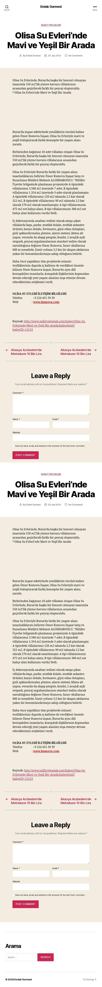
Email (55, 419)
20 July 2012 (54, 55)
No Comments (75, 55)
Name (16, 419)
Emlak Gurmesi (51, 6)
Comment (18, 393)
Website (16, 432)
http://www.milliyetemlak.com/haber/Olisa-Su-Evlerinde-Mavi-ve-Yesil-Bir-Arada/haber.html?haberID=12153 (49, 325)
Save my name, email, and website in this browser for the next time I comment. (50, 446)
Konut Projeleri (51, 25)
